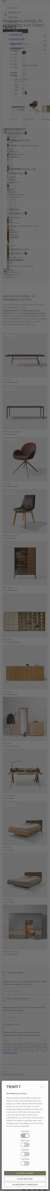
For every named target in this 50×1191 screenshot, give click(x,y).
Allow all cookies (25, 1173)
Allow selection (25, 1179)
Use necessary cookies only (25, 1184)
